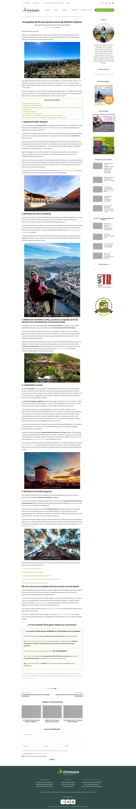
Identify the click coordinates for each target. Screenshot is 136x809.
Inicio (23, 16)
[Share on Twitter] (52, 688)
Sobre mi (75, 10)
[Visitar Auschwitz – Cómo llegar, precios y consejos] (97, 180)
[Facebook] (102, 3)
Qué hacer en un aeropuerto (44, 782)
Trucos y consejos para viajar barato (91, 786)
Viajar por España (30, 16)
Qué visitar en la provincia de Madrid (44, 16)
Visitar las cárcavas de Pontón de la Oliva (35, 583)
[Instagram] (109, 3)
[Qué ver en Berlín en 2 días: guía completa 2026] (97, 246)
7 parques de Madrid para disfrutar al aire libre (36, 576)
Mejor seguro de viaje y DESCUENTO (91, 782)
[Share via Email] (55, 688)
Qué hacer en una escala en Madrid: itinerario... (31, 721)
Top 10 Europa (36, 3)
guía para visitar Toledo (39, 439)
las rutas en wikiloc (62, 349)
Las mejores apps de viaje (91, 784)
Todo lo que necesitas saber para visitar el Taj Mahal (108, 189)
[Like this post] (49, 688)
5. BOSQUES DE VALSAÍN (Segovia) (32, 114)
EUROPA (56, 10)
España (47, 10)
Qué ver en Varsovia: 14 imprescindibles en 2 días (109, 236)
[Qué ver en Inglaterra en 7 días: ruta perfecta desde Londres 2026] (97, 226)
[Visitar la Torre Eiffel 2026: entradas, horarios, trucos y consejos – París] (97, 208)
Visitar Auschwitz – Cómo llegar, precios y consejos (109, 179)
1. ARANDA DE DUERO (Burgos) (31, 103)
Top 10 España (26, 3)
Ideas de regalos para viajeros (44, 784)
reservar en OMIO (52, 609)
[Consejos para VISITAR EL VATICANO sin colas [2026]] (97, 199)
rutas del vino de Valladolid (68, 170)
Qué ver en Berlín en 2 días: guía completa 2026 (108, 245)
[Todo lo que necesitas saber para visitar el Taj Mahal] (97, 189)
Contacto (68, 3)
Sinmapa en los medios (68, 784)
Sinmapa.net (65, 806)
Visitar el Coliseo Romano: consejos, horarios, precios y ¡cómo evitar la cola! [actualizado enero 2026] (109, 168)
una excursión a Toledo (30, 445)
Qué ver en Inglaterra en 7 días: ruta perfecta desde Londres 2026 (108, 226)
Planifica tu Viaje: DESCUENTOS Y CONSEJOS (53, 3)
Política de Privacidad (53, 792)
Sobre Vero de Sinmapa (68, 782)
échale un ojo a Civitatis (65, 614)
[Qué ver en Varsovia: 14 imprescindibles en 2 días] (97, 237)
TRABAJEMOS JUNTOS (104, 10)
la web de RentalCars (40, 603)
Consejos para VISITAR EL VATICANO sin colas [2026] (108, 199)
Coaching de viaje (68, 786)
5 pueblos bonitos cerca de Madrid (33, 572)
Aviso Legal (43, 792)
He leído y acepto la (35, 753)
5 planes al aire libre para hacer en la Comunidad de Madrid (40, 579)
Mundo (64, 10)
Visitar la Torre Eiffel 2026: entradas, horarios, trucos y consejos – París (109, 209)
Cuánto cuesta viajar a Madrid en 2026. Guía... (52, 721)
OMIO (75, 636)
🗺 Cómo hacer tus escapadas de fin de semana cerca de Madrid (42, 115)
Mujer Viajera (86, 10)
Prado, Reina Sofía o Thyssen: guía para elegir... (73, 721)
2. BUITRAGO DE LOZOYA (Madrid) (32, 105)
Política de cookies (65, 792)
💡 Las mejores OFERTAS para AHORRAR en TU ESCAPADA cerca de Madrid (44, 118)
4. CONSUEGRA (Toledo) (30, 111)
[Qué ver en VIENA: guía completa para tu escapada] (97, 256)
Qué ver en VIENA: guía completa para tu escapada (109, 256)
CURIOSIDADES (44, 780)
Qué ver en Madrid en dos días (31, 568)
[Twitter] (106, 3)
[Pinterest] (113, 3)
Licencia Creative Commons (88, 792)
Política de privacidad (41, 753)
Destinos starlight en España (44, 786)
